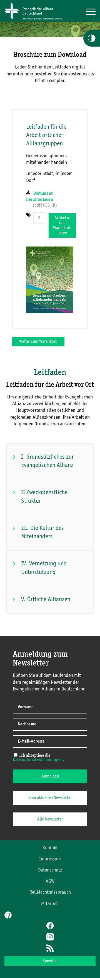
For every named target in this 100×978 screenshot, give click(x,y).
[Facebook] (50, 926)
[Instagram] (50, 937)
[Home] (35, 20)
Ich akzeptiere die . (38, 758)
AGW (50, 881)
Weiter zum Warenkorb (38, 341)
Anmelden (50, 776)
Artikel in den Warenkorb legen (62, 225)
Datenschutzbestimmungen (37, 760)
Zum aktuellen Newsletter (50, 798)
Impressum (50, 859)
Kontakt (50, 847)
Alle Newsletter (50, 819)
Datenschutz (50, 870)
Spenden (50, 961)
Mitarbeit (50, 903)
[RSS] (50, 948)
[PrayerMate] (7, 915)
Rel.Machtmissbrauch (50, 892)
